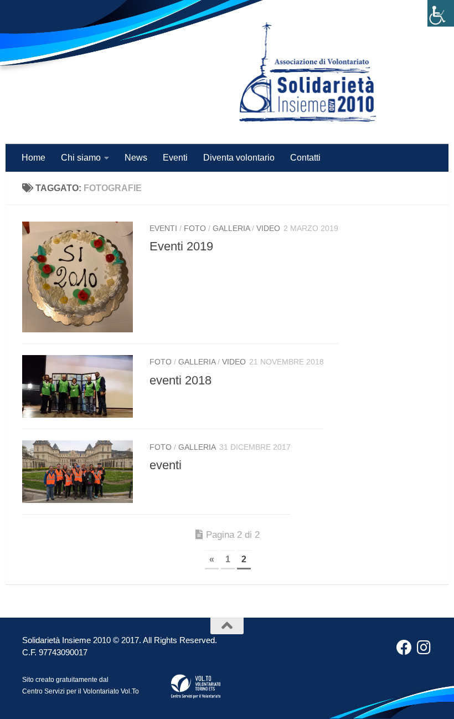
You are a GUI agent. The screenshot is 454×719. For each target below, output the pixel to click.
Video (268, 228)
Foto (195, 228)
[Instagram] (424, 647)
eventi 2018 (180, 380)
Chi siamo (81, 157)
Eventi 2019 (181, 246)
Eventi (175, 157)
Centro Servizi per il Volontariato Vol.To (80, 691)
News (136, 157)
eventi (165, 465)
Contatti (305, 157)
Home (33, 157)
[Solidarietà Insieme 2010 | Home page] (307, 72)
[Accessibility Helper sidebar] (440, 13)
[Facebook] (404, 647)
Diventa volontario (239, 157)
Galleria (231, 228)
